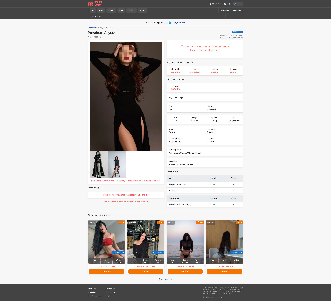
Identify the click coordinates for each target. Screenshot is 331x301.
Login (229, 4)
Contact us (110, 289)
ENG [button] (238, 4)
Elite (121, 10)
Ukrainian (181, 164)
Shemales (225, 10)
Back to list (96, 16)
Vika (91, 222)
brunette (168, 279)
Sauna (183, 153)
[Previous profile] (229, 16)
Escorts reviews (94, 296)
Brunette (211, 132)
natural (236, 120)
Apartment (174, 153)
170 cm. (195, 120)
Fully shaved (174, 141)
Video (142, 10)
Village (190, 153)
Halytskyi (211, 109)
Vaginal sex (174, 190)
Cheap (111, 10)
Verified (131, 10)
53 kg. (214, 120)
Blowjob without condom (180, 204)
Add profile (216, 4)
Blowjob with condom (178, 184)
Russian (172, 164)
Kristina (132, 222)
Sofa (170, 222)
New (101, 10)
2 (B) (229, 120)
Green (172, 132)
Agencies (237, 10)
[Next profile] (239, 16)
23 (176, 120)
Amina (210, 222)
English (190, 164)
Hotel (198, 153)
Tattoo (210, 141)
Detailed (106, 271)
